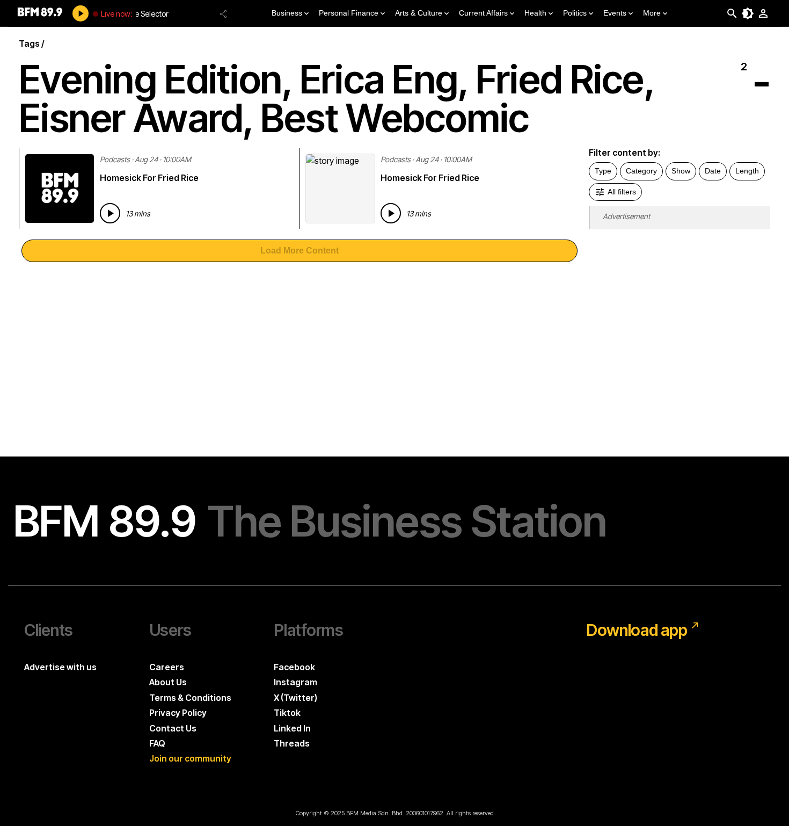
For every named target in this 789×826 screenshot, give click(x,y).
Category (641, 170)
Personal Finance (348, 13)
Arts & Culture (418, 13)
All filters (622, 191)
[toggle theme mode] (747, 13)
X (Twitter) (295, 697)
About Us (168, 682)
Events (614, 13)
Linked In (292, 728)
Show (680, 170)
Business (287, 13)
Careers (166, 667)
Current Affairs (483, 13)
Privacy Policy (178, 712)
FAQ (157, 743)
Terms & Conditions (190, 697)
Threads (292, 743)
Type (603, 170)
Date (713, 170)
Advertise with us (60, 667)
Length (747, 170)
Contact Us (172, 728)
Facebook (294, 667)
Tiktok (287, 712)
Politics (575, 13)
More (652, 13)
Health (535, 13)
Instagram (295, 682)
